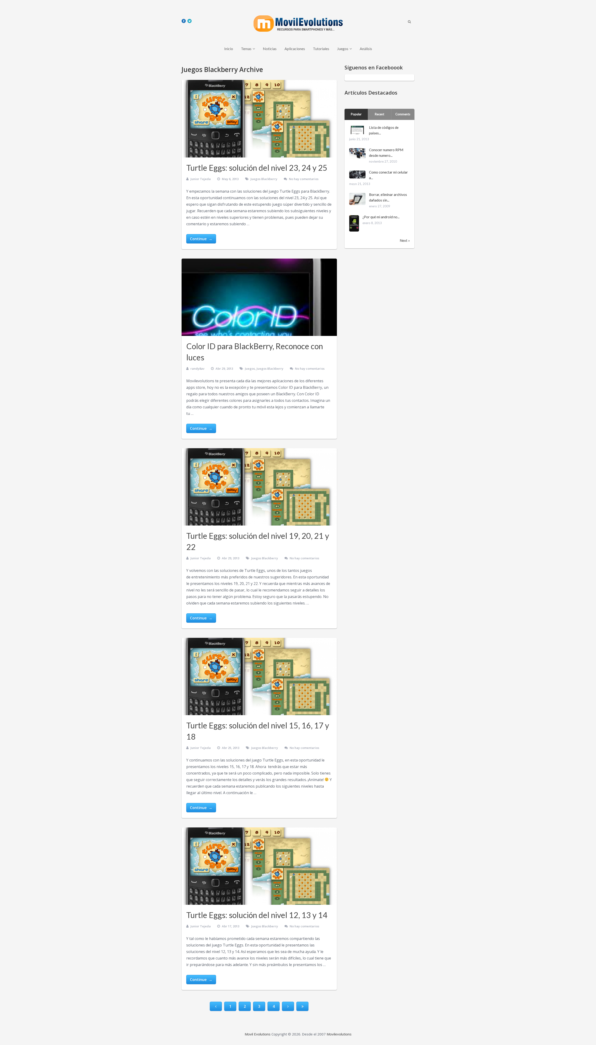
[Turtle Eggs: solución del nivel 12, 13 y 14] (259, 866)
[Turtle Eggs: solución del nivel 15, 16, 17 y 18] (259, 676)
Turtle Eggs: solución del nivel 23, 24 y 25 (256, 167)
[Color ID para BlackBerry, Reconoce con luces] (259, 297)
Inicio (228, 48)
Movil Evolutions (258, 1034)
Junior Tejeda (200, 179)
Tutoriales (321, 48)
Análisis (366, 48)
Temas (246, 48)
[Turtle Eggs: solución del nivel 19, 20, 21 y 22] (259, 487)
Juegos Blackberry (264, 179)
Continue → (201, 238)
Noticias (270, 48)
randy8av (197, 368)
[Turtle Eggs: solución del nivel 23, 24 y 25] (259, 118)
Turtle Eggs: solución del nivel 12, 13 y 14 (256, 915)
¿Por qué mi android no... (381, 217)
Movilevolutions (339, 1034)
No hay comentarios (303, 179)
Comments (402, 114)
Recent (379, 114)
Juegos (342, 48)
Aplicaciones (294, 48)
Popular (356, 114)
